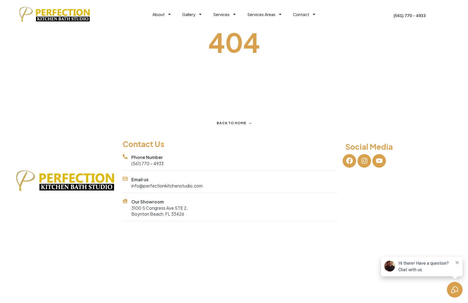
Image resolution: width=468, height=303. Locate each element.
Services (221, 14)
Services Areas (261, 14)
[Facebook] (349, 161)
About (158, 14)
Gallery (189, 14)
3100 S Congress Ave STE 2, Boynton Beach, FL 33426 (159, 211)
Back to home (231, 123)
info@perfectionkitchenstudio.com (167, 186)
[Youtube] (379, 161)
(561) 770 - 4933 (147, 163)
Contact (301, 14)
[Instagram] (364, 161)
